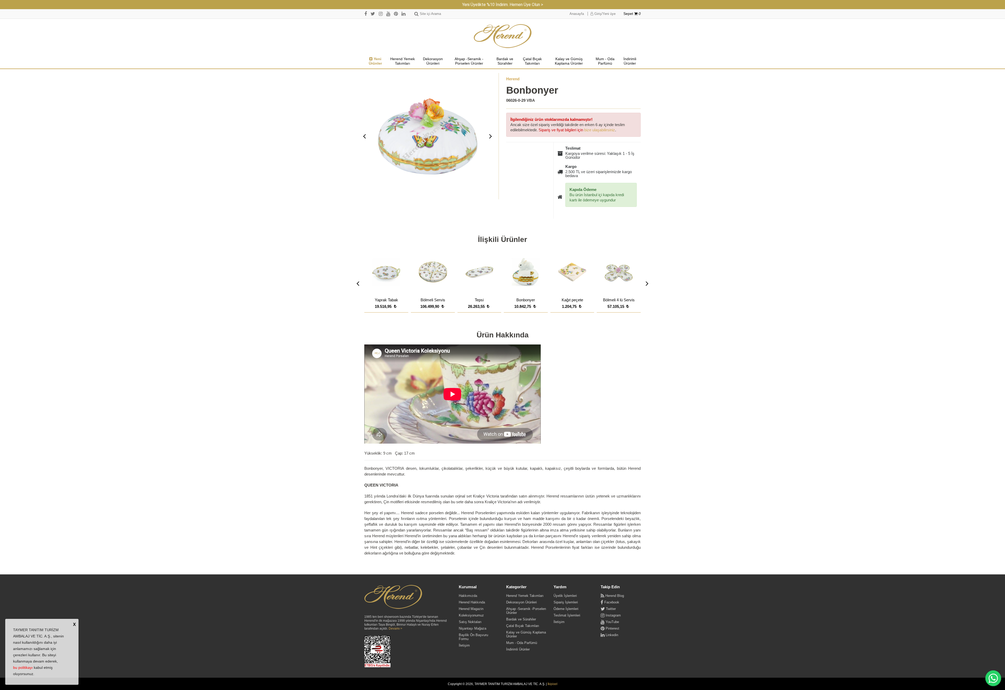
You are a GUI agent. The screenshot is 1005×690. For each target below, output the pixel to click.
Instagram (613, 615)
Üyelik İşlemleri (565, 596)
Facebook (611, 602)
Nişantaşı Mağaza (472, 628)
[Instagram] (381, 14)
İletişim (464, 645)
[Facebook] (365, 14)
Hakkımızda (468, 596)
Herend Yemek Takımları (402, 61)
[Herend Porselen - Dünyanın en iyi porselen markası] (503, 36)
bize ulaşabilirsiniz (599, 130)
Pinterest (612, 628)
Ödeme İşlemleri (566, 609)
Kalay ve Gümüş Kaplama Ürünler (569, 61)
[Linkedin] (403, 14)
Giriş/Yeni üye (604, 14)
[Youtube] (388, 14)
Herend (513, 79)
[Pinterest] (396, 14)
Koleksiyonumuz (471, 615)
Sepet (632, 14)
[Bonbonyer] (427, 136)
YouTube (612, 622)
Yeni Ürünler (375, 61)
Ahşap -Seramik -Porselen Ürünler (469, 61)
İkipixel (552, 684)
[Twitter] (373, 14)
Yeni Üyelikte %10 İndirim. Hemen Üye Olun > (502, 4)
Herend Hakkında (472, 602)
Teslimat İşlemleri (567, 615)
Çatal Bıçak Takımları (532, 61)
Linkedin (611, 635)
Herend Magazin (471, 609)
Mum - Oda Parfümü (605, 61)
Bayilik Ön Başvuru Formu (473, 637)
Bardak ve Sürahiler (504, 61)
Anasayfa (577, 14)
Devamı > (395, 628)
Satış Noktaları (470, 622)
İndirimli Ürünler (629, 61)
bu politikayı (23, 667)
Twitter (610, 609)
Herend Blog (614, 596)
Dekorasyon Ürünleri (433, 61)
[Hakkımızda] (393, 597)
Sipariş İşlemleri (566, 602)
